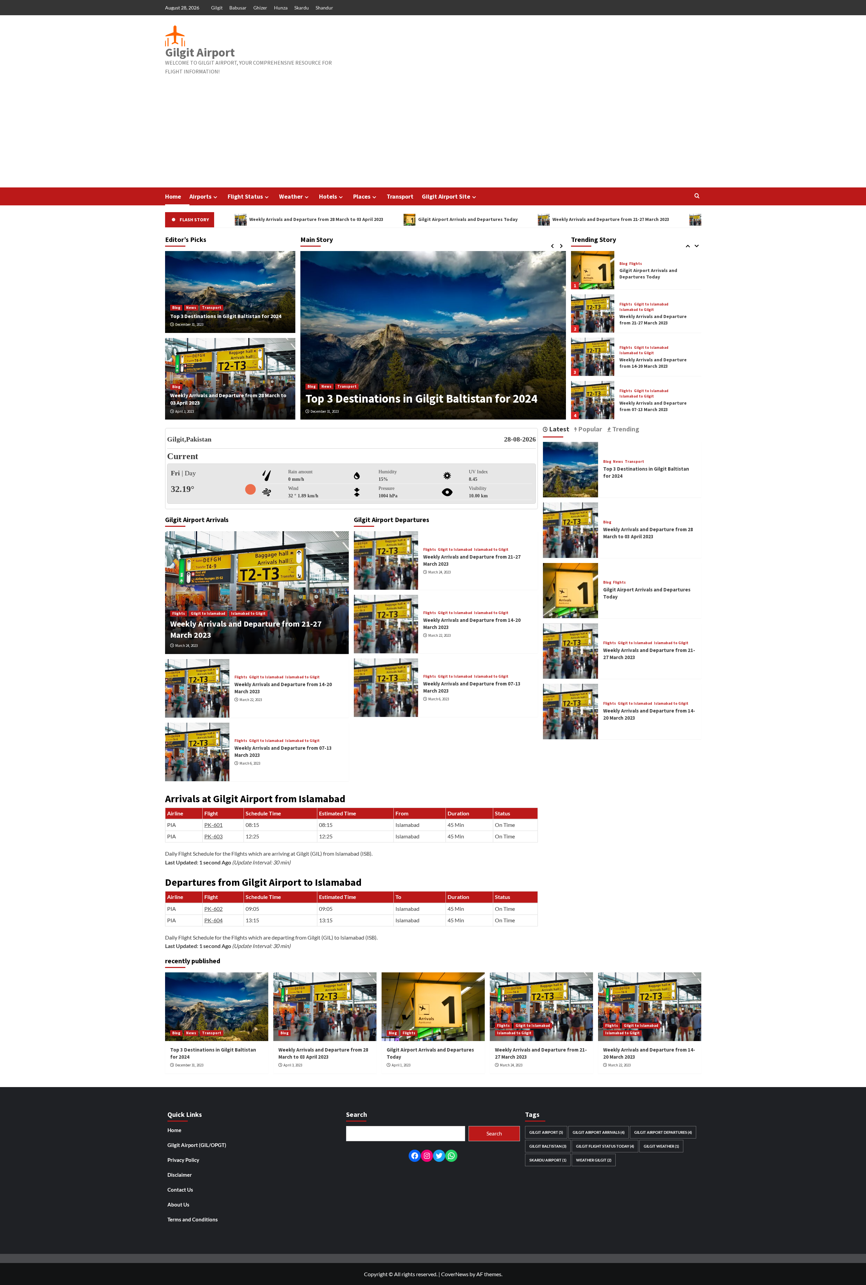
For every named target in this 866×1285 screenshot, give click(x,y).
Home (173, 196)
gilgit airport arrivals (598, 1132)
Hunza (281, 7)
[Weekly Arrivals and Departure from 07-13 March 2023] (592, 357)
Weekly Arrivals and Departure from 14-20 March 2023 (702, 219)
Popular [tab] (589, 429)
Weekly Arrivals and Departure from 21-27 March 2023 (551, 219)
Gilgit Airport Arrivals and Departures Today (408, 219)
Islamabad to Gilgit (636, 266)
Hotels (328, 196)
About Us (178, 1204)
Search (494, 1133)
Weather (291, 196)
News (326, 386)
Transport (400, 196)
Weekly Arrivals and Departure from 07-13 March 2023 (653, 363)
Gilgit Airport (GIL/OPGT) (196, 1145)
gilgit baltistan (547, 1146)
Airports (200, 196)
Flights (625, 261)
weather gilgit (593, 1160)
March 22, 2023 (251, 699)
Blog (311, 386)
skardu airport (547, 1160)
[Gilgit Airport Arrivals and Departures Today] (570, 590)
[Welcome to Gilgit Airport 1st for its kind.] (592, 400)
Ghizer (260, 7)
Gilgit (217, 7)
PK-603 (213, 836)
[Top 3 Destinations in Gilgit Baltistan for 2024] (433, 335)
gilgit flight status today (605, 1146)
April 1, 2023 (401, 1065)
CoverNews (455, 1274)
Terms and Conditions (192, 1219)
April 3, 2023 (184, 411)
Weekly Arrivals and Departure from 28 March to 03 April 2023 (256, 219)
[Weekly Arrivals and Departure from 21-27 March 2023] (592, 270)
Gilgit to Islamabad (651, 261)
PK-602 (213, 908)
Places (361, 196)
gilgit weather (661, 1146)
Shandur (324, 7)
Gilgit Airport (200, 52)
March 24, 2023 (186, 645)
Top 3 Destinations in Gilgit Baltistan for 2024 (421, 398)
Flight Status (245, 196)
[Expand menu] (215, 197)
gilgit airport (546, 1132)
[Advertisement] (433, 136)
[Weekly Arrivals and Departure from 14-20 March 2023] (592, 313)
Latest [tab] (558, 429)
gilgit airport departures (663, 1132)
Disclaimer (179, 1175)
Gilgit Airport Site (446, 196)
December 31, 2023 (325, 411)
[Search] (697, 196)
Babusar (238, 7)
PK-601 (213, 824)
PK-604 (213, 920)
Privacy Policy (183, 1160)
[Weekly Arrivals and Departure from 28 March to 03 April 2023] (570, 529)
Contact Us (180, 1190)
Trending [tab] (625, 429)
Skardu (301, 7)
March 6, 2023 (250, 763)
